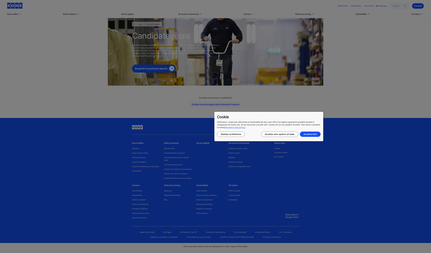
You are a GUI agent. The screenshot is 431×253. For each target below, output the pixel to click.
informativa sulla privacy (234, 127)
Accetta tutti (310, 134)
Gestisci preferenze (231, 134)
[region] (268, 126)
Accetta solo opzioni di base (279, 134)
